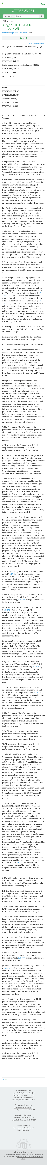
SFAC (30, 1118)
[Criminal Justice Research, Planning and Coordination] (4, 1079)
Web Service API (29, 1128)
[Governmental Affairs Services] (10, 1079)
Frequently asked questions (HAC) (22, 1110)
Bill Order (5, 33)
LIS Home (17, 1152)
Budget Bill (8, 16)
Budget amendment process (22, 1107)
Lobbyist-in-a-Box (26, 1152)
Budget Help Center (23, 1130)
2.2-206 (36, 666)
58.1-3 (12, 574)
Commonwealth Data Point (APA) (23, 1097)
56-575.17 (27, 388)
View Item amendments (37, 43)
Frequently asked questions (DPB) (22, 1100)
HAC (26, 1118)
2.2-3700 (21, 599)
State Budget (23, 10)
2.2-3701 (7, 610)
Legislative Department (18, 33)
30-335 (19, 862)
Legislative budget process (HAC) (23, 1093)
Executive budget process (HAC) (22, 1095)
